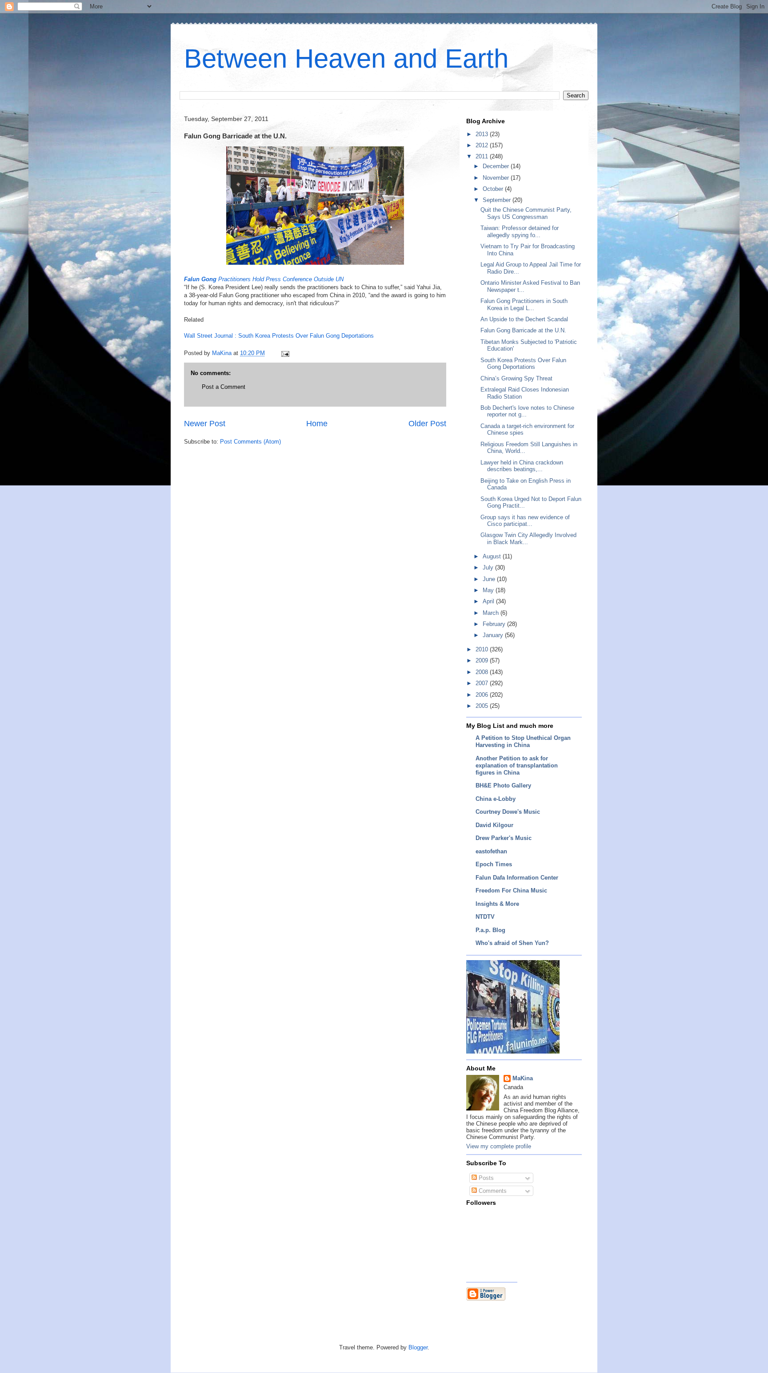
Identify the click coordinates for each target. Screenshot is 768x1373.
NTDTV (485, 916)
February (495, 624)
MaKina (522, 1078)
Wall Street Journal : (211, 335)
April (489, 601)
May (489, 590)
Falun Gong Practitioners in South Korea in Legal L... (524, 304)
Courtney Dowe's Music (508, 811)
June (490, 579)
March (491, 613)
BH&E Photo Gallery (503, 785)
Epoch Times (494, 864)
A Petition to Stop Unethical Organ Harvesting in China (523, 741)
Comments (492, 1190)
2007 (483, 683)
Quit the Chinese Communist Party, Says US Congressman (526, 213)
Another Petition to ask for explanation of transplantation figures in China (517, 765)
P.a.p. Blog (490, 930)
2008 (483, 672)
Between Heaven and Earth (346, 58)
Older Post (427, 423)
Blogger (418, 1347)
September (497, 200)
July (489, 567)
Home (317, 423)
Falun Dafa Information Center (517, 877)
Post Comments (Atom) (250, 441)
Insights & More (497, 904)
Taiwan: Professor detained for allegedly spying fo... (519, 231)
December (497, 166)
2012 (483, 145)
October (494, 189)
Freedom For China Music (511, 890)
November (497, 177)
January (494, 635)
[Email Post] (284, 353)
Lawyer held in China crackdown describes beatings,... (521, 466)
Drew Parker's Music (504, 838)
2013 (483, 134)
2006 (483, 694)
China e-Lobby (496, 799)
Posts (485, 1178)
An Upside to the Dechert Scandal (524, 319)
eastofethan (491, 851)
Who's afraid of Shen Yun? (512, 943)
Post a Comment (223, 387)
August (493, 556)
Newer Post (204, 423)
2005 (483, 706)
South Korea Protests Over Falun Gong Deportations (306, 335)
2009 (483, 660)
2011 (483, 156)
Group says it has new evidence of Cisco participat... (525, 521)
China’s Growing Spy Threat (516, 378)
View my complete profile (498, 1146)
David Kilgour (494, 825)
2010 (483, 649)
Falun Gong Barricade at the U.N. (523, 330)
